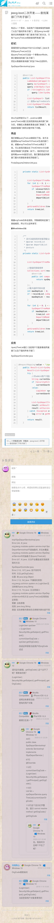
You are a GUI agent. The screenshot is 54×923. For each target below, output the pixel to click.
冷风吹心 (16, 865)
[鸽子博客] (10, 3)
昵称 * (14, 468)
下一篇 (47, 451)
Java (27, 20)
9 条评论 (36, 20)
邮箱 (14, 476)
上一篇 (34, 451)
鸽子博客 (21, 918)
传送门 (27, 915)
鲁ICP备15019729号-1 (34, 918)
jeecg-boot (10, 434)
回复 (48, 613)
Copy (47, 72)
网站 (14, 482)
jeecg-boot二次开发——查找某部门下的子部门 (26, 442)
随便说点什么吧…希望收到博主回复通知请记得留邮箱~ (31, 489)
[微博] (37, 3)
